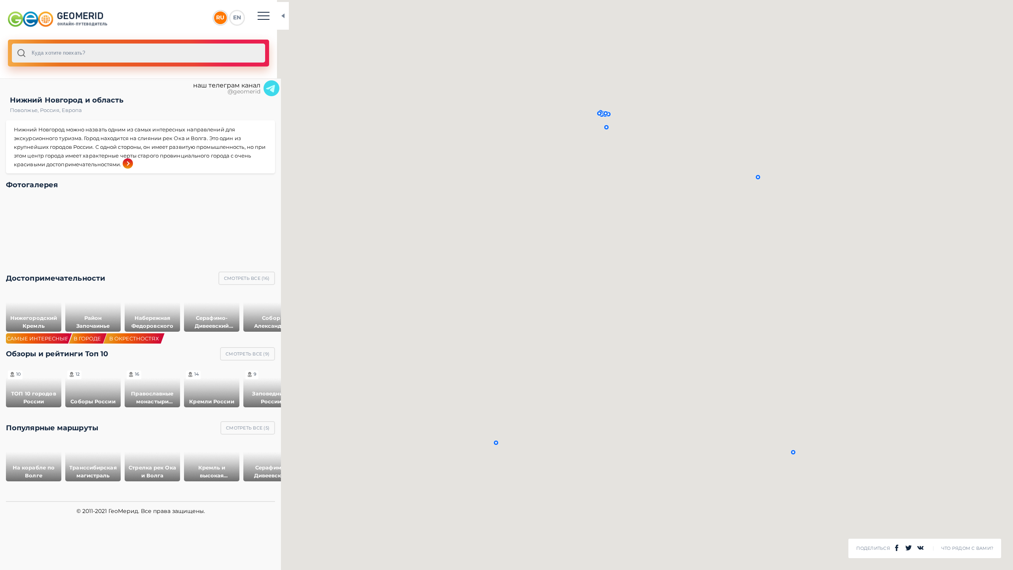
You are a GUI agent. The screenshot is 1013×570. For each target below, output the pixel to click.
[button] (496, 443)
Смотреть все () (246, 278)
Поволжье (25, 110)
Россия (51, 110)
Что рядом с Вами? (967, 548)
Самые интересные (37, 338)
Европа (72, 110)
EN (237, 17)
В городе (87, 338)
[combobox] (138, 53)
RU (220, 17)
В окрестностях (134, 338)
